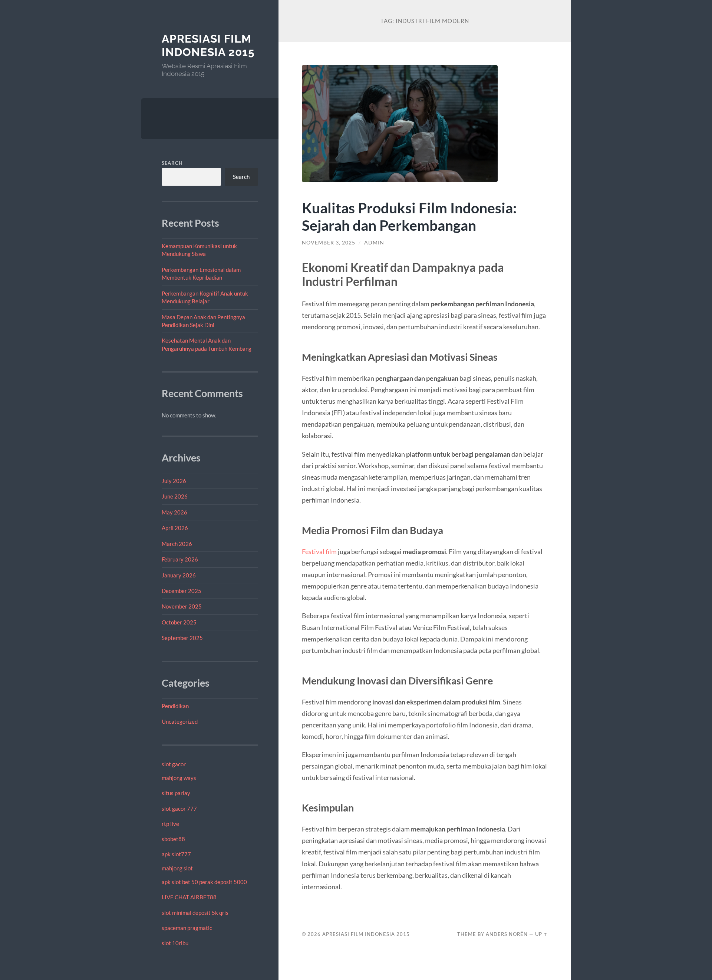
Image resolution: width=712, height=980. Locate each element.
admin (374, 243)
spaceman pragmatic (187, 927)
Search (172, 163)
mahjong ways (179, 777)
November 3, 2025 (328, 243)
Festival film (319, 551)
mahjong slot (177, 868)
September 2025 (182, 637)
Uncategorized (180, 721)
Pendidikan (175, 706)
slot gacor (174, 764)
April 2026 (175, 527)
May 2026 (174, 512)
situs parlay (176, 793)
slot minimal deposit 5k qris (195, 912)
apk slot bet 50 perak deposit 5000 (204, 882)
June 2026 (175, 496)
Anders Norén (507, 934)
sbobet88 (173, 839)
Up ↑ (541, 934)
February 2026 (180, 559)
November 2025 (182, 606)
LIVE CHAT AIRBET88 (189, 897)
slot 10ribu (175, 943)
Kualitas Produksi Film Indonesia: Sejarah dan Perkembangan (409, 216)
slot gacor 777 (179, 808)
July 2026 (174, 480)
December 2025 (181, 590)
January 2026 (179, 575)
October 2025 (179, 622)
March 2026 (177, 543)
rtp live (170, 823)
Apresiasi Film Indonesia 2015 (208, 45)
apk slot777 (176, 854)
